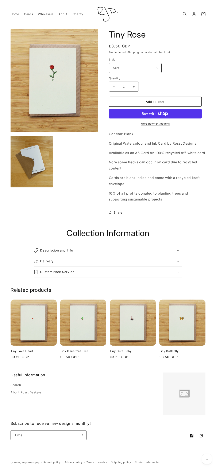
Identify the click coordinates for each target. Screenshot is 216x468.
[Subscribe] (81, 435)
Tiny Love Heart (22, 351)
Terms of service (96, 462)
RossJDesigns (30, 462)
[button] (184, 14)
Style (112, 59)
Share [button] (118, 212)
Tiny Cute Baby (120, 351)
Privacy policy (73, 462)
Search (16, 385)
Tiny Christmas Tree (74, 351)
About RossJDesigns (26, 392)
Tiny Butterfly (168, 351)
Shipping (133, 52)
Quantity (114, 78)
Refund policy (52, 462)
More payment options (155, 123)
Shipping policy (121, 462)
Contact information (147, 462)
